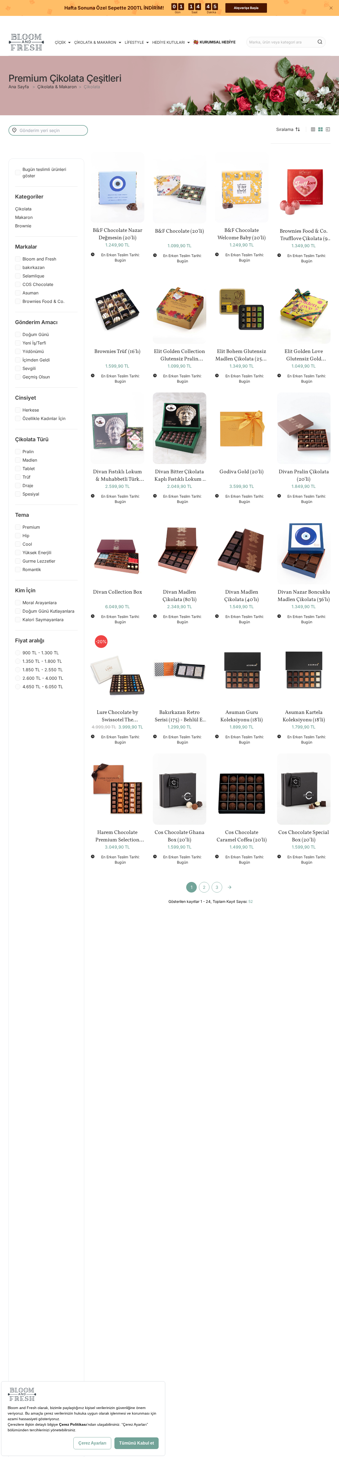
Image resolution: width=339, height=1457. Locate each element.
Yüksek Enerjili (37, 552)
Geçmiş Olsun (36, 376)
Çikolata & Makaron (57, 86)
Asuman (30, 292)
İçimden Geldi (36, 360)
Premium (31, 527)
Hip (26, 535)
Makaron (24, 217)
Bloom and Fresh (39, 259)
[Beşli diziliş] (313, 129)
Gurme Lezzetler (39, 561)
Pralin (28, 451)
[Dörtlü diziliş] (320, 129)
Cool (27, 544)
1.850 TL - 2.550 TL (43, 669)
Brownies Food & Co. (44, 301)
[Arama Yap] (320, 41)
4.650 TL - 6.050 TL (43, 686)
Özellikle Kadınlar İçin (44, 418)
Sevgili (29, 368)
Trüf (26, 477)
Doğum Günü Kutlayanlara (48, 611)
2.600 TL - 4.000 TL (43, 678)
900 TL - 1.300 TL (41, 652)
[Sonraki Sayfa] (229, 887)
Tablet (29, 468)
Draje (28, 485)
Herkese (31, 410)
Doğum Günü (36, 334)
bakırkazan (33, 267)
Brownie (23, 225)
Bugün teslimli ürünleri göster (44, 172)
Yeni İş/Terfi (34, 343)
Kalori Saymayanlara (43, 619)
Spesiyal (31, 494)
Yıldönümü (33, 351)
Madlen (30, 460)
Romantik (32, 569)
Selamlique (33, 276)
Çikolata (92, 86)
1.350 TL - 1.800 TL (42, 661)
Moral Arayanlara (40, 602)
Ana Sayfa (19, 86)
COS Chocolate (38, 284)
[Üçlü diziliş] (328, 129)
